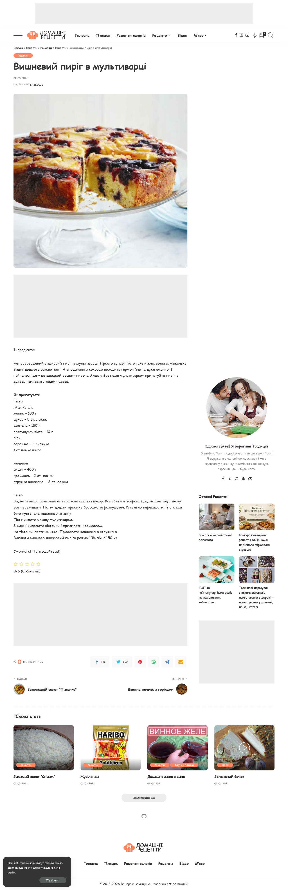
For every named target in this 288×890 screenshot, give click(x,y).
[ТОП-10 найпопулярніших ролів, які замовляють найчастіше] (216, 569)
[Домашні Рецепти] (47, 35)
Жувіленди (90, 776)
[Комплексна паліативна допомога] (216, 517)
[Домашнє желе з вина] (177, 747)
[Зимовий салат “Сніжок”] (44, 747)
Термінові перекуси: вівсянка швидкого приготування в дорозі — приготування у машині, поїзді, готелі (256, 597)
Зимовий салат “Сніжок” (34, 776)
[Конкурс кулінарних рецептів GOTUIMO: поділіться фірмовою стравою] (256, 517)
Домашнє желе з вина (166, 776)
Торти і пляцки (184, 765)
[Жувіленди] (111, 747)
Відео (225, 765)
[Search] (270, 35)
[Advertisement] (144, 13)
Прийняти (53, 880)
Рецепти (23, 55)
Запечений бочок (229, 776)
